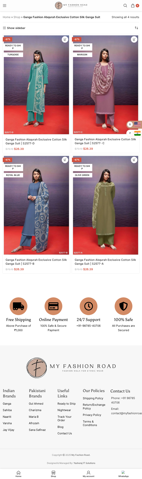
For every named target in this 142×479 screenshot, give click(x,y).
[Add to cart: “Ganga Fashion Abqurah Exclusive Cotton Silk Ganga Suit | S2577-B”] (65, 160)
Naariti (7, 416)
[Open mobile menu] (4, 5)
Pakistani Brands (37, 393)
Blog (60, 427)
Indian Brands (9, 393)
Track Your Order (65, 418)
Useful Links (63, 393)
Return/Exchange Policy (94, 406)
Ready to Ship (67, 403)
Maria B (34, 416)
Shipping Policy (93, 398)
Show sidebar (16, 28)
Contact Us (65, 433)
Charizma (35, 410)
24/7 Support (88, 319)
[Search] (125, 5)
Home (7, 17)
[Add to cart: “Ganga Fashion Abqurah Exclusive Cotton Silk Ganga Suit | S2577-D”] (65, 39)
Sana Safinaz (37, 430)
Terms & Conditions (90, 423)
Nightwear (64, 410)
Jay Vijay (8, 430)
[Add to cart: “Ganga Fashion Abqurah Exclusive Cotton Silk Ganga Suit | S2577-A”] (134, 160)
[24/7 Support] (88, 306)
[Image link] (71, 367)
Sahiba (7, 410)
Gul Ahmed (36, 403)
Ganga (7, 403)
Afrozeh (34, 423)
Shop (16, 17)
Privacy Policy (92, 415)
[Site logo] (71, 5)
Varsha (7, 423)
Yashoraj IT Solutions (84, 463)
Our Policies (94, 390)
